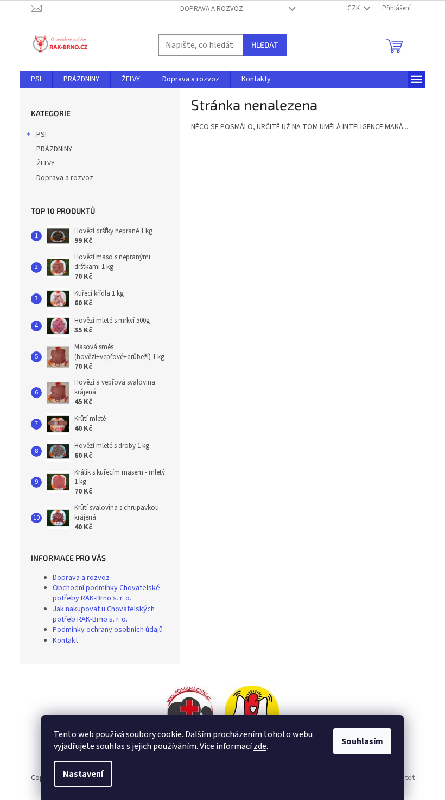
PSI (41, 134)
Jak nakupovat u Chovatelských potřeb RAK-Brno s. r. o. (104, 614)
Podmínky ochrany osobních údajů (108, 629)
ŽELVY (45, 163)
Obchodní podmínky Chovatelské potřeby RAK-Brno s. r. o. (106, 593)
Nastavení (83, 774)
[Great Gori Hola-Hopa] (190, 712)
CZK (354, 8)
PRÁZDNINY (54, 149)
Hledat (264, 44)
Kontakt (65, 640)
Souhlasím (362, 741)
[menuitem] (36, 79)
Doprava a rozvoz (211, 9)
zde (259, 746)
